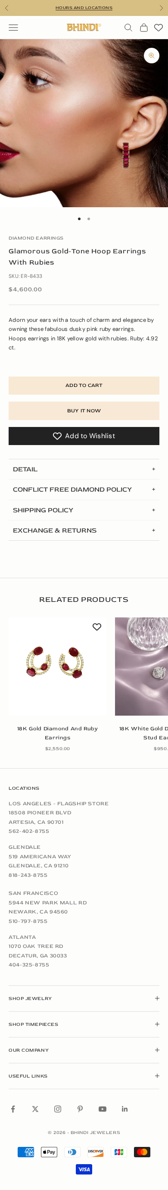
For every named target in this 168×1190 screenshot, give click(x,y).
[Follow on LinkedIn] (125, 1109)
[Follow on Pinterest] (80, 1109)
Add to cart (84, 385)
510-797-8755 (28, 921)
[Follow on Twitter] (35, 1109)
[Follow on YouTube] (102, 1109)
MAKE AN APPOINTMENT (84, 8)
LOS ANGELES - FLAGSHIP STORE (59, 803)
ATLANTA (22, 937)
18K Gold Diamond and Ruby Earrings (57, 733)
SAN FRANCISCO (33, 893)
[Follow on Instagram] (57, 1109)
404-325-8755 (29, 964)
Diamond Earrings (36, 238)
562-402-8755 (29, 831)
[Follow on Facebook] (13, 1109)
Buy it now (84, 411)
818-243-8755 (28, 875)
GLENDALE (25, 847)
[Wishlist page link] (158, 27)
